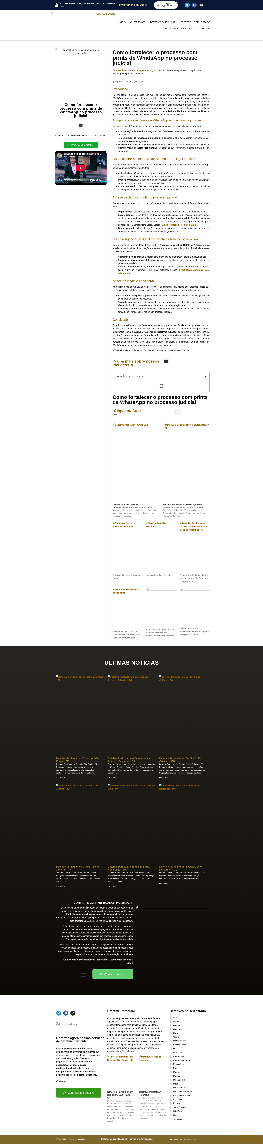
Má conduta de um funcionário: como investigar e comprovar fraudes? (194, 631)
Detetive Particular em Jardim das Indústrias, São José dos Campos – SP (194, 578)
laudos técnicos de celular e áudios (179, 225)
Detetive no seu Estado (195, 22)
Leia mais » (60, 778)
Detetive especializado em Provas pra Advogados (127, 1139)
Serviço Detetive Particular (159, 575)
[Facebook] (194, 5)
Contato (204, 28)
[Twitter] (187, 5)
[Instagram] (201, 5)
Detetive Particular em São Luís (128, 504)
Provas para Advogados (180, 28)
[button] (81, 126)
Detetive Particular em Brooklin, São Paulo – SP (120, 1095)
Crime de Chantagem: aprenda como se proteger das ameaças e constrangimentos (160, 632)
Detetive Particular (163, 22)
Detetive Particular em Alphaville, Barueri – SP (185, 504)
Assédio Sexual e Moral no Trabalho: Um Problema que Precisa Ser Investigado (126, 634)
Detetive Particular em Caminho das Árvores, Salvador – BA (129, 760)
